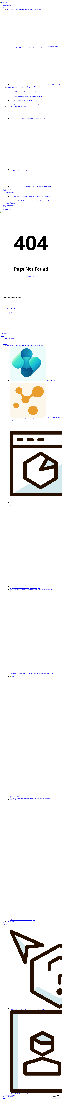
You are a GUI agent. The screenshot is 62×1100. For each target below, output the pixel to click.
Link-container (10, 925)
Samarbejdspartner (8, 1096)
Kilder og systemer (8, 923)
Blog (4, 1098)
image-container (10, 921)
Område (18, 420)
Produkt (16, 674)
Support (5, 924)
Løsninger (5, 344)
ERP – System (25, 345)
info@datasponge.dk (12, 313)
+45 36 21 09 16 (11, 308)
